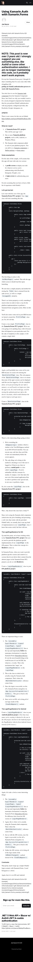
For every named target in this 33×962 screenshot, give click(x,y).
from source (20, 150)
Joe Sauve (5, 24)
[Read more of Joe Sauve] (4, 20)
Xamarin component (20, 148)
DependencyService (21, 656)
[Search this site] (27, 2)
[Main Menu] (30, 2)
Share (28, 22)
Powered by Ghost (16, 949)
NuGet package (10, 150)
